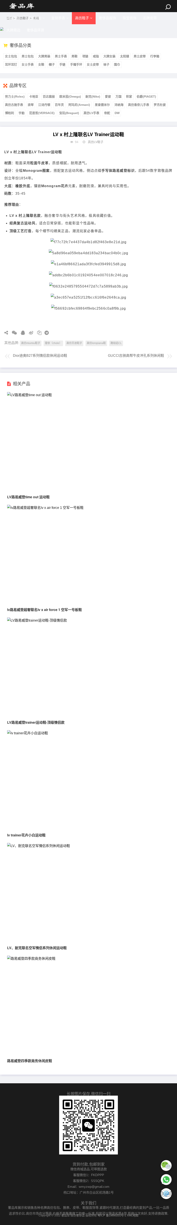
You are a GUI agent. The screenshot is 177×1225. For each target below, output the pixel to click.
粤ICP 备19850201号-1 (112, 1215)
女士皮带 (93, 64)
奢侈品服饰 (107, 18)
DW (117, 113)
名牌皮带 (150, 18)
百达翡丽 (49, 96)
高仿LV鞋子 (95, 142)
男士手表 (61, 56)
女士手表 (28, 64)
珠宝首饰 (129, 18)
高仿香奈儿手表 (138, 104)
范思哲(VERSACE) (42, 113)
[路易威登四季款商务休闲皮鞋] (31, 958)
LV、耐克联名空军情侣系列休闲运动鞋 (37, 947)
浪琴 (31, 104)
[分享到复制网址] (37, 333)
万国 (118, 96)
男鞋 (74, 56)
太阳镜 (124, 56)
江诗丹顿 (44, 104)
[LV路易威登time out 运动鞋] (29, 395)
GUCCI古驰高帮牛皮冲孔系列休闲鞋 (136, 355)
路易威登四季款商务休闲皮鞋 (29, 1060)
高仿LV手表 (91, 113)
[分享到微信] (13, 333)
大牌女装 (109, 56)
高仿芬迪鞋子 (74, 343)
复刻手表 (58, 18)
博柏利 (9, 113)
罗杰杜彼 (160, 104)
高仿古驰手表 (14, 104)
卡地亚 (33, 96)
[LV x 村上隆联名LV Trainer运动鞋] (21, 6)
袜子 (106, 64)
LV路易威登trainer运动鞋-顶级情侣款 (36, 722)
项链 (85, 56)
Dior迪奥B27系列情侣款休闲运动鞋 (40, 355)
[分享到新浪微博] (29, 333)
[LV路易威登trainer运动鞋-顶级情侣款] (37, 620)
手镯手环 (76, 64)
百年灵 (59, 104)
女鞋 (41, 64)
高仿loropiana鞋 (96, 343)
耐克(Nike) (92, 96)
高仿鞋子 (82, 18)
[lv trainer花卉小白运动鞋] (27, 733)
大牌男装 (44, 56)
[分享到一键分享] (45, 333)
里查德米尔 (102, 104)
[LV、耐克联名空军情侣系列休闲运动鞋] (38, 846)
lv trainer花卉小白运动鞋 (26, 835)
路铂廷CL (116, 343)
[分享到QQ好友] (21, 333)
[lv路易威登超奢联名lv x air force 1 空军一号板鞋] (45, 508)
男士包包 (28, 56)
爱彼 (108, 96)
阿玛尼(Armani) (79, 104)
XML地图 (132, 1215)
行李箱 (154, 56)
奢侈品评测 (35, 30)
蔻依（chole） (53, 343)
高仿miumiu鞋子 (30, 343)
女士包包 (11, 56)
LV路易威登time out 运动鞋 (28, 496)
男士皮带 (140, 56)
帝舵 (107, 113)
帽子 (52, 64)
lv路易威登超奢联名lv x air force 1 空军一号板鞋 (44, 609)
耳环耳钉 (11, 64)
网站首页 (13, 18)
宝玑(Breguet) (69, 113)
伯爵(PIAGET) (146, 96)
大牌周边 (13, 30)
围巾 (117, 64)
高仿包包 (34, 18)
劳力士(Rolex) (15, 96)
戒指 (96, 56)
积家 (129, 96)
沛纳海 (118, 104)
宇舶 (22, 113)
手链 (62, 64)
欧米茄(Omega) (70, 96)
